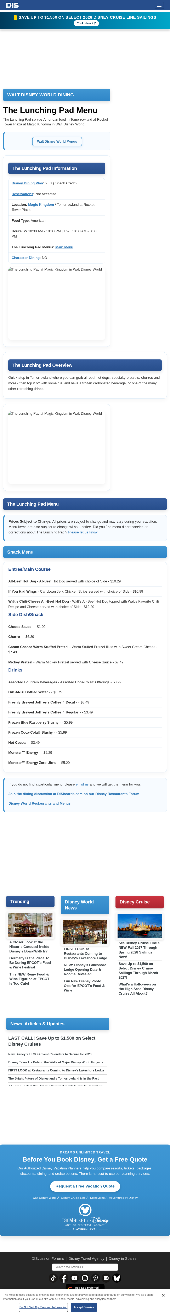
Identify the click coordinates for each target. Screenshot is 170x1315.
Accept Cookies (84, 1307)
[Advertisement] (143, 439)
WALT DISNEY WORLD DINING (40, 94)
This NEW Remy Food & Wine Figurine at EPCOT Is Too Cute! (29, 978)
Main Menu (64, 247)
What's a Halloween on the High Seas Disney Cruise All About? (137, 988)
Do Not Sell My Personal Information (43, 1307)
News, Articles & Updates (37, 1023)
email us (82, 784)
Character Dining (26, 258)
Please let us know (82, 532)
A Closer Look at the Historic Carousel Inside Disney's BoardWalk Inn (29, 946)
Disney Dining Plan (27, 183)
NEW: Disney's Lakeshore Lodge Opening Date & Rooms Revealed (85, 969)
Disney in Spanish (123, 1258)
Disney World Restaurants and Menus (39, 803)
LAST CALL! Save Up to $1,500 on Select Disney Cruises (51, 1041)
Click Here (84, 23)
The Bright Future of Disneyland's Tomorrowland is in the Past (53, 1078)
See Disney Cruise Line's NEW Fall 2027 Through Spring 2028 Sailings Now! (139, 950)
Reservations (22, 194)
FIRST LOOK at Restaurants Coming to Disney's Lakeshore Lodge (85, 953)
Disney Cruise (135, 901)
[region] (85, 1302)
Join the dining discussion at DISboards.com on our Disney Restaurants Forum (73, 794)
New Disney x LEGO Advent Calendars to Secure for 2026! (50, 1054)
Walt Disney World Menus (57, 141)
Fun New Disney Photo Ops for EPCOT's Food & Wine (84, 985)
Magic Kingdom (41, 205)
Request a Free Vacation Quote (85, 1186)
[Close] (163, 1295)
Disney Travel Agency (86, 1258)
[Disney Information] (12, 4)
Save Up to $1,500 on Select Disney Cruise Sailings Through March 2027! (138, 970)
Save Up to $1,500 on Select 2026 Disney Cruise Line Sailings (87, 17)
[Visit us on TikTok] (53, 1278)
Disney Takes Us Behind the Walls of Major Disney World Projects (55, 1062)
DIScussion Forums (48, 1258)
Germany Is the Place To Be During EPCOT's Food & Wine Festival (30, 962)
